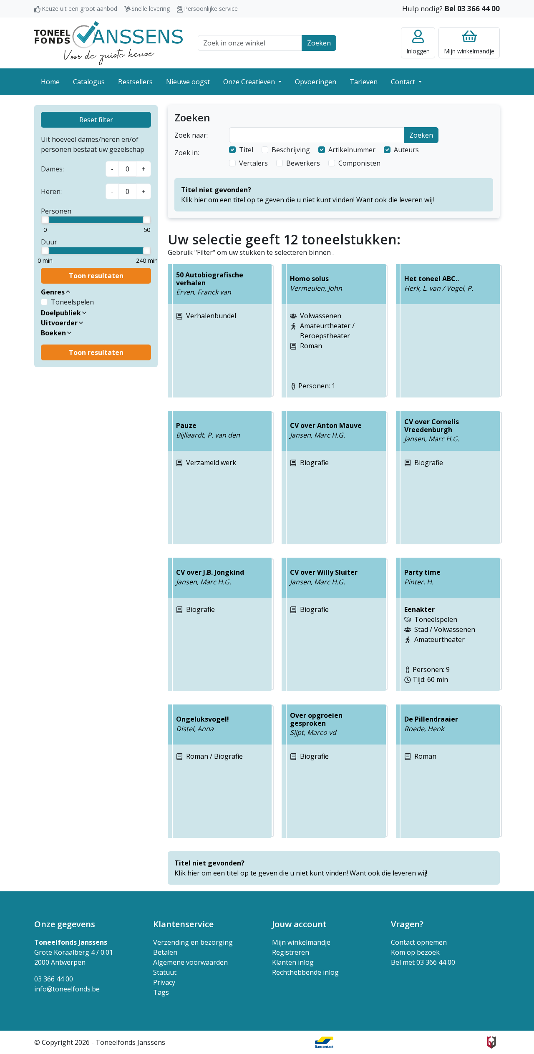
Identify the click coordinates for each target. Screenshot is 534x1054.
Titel (246, 149)
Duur (49, 242)
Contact (404, 81)
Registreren (290, 952)
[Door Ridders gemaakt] (491, 1042)
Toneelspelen (72, 302)
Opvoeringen (315, 81)
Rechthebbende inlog (305, 972)
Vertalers (253, 163)
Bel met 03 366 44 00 (423, 962)
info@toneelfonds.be (67, 989)
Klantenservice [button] (183, 924)
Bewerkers (303, 163)
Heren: (51, 191)
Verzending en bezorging (193, 942)
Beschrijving (291, 149)
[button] (96, 292)
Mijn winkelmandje (301, 942)
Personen (56, 211)
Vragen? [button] (407, 924)
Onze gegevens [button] (64, 924)
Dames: (52, 169)
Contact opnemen (419, 942)
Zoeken (319, 43)
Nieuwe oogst (188, 81)
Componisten (359, 163)
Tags (161, 992)
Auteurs (406, 149)
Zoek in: (186, 152)
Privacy (164, 982)
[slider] (45, 220)
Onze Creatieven (250, 81)
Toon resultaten (96, 275)
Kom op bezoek (415, 952)
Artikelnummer (351, 149)
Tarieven (364, 81)
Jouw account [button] (299, 924)
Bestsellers (135, 81)
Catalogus (89, 81)
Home (50, 81)
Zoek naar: (191, 135)
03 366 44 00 (53, 979)
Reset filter (96, 119)
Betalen (165, 952)
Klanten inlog (293, 962)
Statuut (164, 972)
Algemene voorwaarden (190, 962)
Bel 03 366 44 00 (472, 8)
